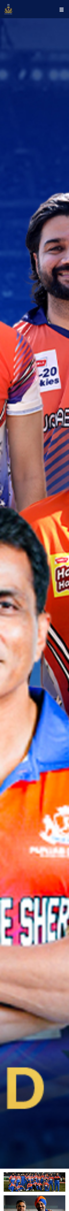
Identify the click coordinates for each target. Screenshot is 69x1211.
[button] (61, 10)
